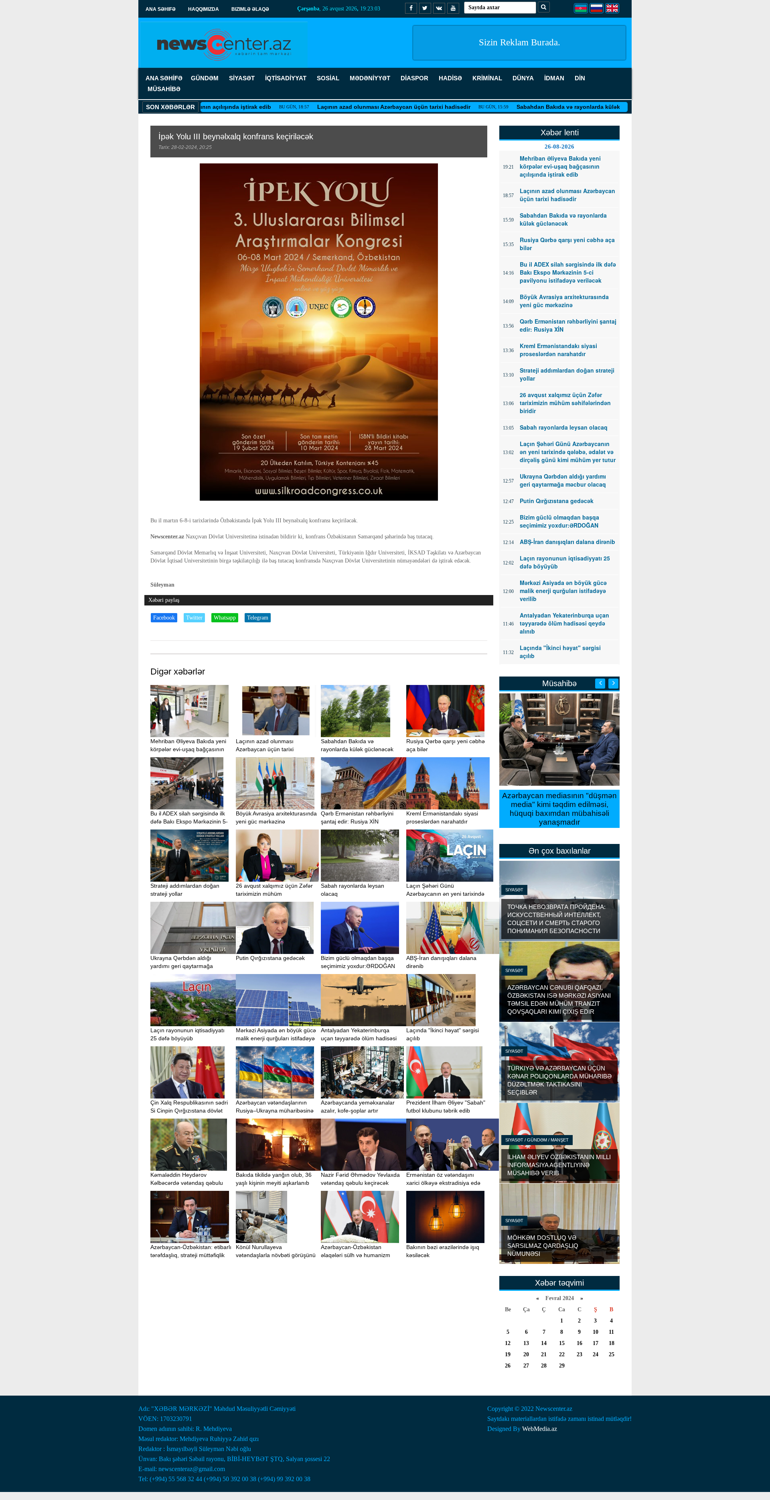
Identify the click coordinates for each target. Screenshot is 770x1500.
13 (526, 1343)
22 (562, 1354)
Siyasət (514, 889)
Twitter (194, 618)
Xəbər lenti (560, 132)
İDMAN (554, 78)
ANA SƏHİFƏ (164, 78)
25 (611, 1354)
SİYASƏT (242, 78)
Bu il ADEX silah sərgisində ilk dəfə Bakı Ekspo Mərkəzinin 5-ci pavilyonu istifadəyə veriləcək (190, 821)
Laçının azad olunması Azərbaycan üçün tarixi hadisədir (334, 107)
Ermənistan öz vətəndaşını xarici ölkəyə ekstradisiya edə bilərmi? (443, 1183)
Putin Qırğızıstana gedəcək (270, 958)
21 (544, 1354)
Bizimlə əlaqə (250, 9)
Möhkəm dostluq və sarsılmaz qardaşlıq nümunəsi (542, 1245)
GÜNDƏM (205, 78)
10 (595, 1332)
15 (562, 1343)
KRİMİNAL (487, 78)
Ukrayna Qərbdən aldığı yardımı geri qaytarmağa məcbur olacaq (181, 966)
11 (611, 1332)
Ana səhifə (161, 9)
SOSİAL (328, 78)
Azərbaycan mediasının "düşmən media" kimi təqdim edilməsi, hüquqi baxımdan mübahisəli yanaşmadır (559, 808)
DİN (580, 78)
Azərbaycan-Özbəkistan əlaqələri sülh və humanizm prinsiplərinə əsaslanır (355, 1255)
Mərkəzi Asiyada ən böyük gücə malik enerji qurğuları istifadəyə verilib (276, 1038)
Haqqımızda (203, 9)
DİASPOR (414, 78)
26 (508, 1366)
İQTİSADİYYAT (285, 78)
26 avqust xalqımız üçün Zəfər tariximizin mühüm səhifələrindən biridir (274, 893)
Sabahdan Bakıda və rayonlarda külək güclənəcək (526, 107)
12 (508, 1343)
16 (579, 1343)
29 (562, 1366)
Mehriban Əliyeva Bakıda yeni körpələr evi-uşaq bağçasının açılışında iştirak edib (188, 749)
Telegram (257, 618)
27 (526, 1366)
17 (595, 1343)
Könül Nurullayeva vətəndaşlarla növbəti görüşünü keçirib (276, 1255)
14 (544, 1343)
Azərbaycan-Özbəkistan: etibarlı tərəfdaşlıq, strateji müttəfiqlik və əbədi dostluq (190, 1255)
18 (611, 1343)
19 (508, 1354)
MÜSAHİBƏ (164, 89)
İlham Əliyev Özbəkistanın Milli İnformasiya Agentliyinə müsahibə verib (559, 1165)
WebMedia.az (539, 1428)
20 (526, 1354)
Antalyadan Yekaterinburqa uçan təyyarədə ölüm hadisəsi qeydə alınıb (359, 1038)
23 (579, 1354)
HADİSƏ (450, 78)
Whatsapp (225, 618)
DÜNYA (523, 78)
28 (544, 1366)
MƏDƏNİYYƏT (370, 78)
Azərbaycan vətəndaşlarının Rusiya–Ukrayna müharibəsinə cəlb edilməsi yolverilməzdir (275, 1110)
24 (595, 1354)
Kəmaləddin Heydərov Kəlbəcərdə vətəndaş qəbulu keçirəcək (186, 1183)
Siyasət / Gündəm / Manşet (537, 1139)
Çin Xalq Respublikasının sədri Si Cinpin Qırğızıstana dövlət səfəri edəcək (189, 1110)
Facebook (164, 618)
